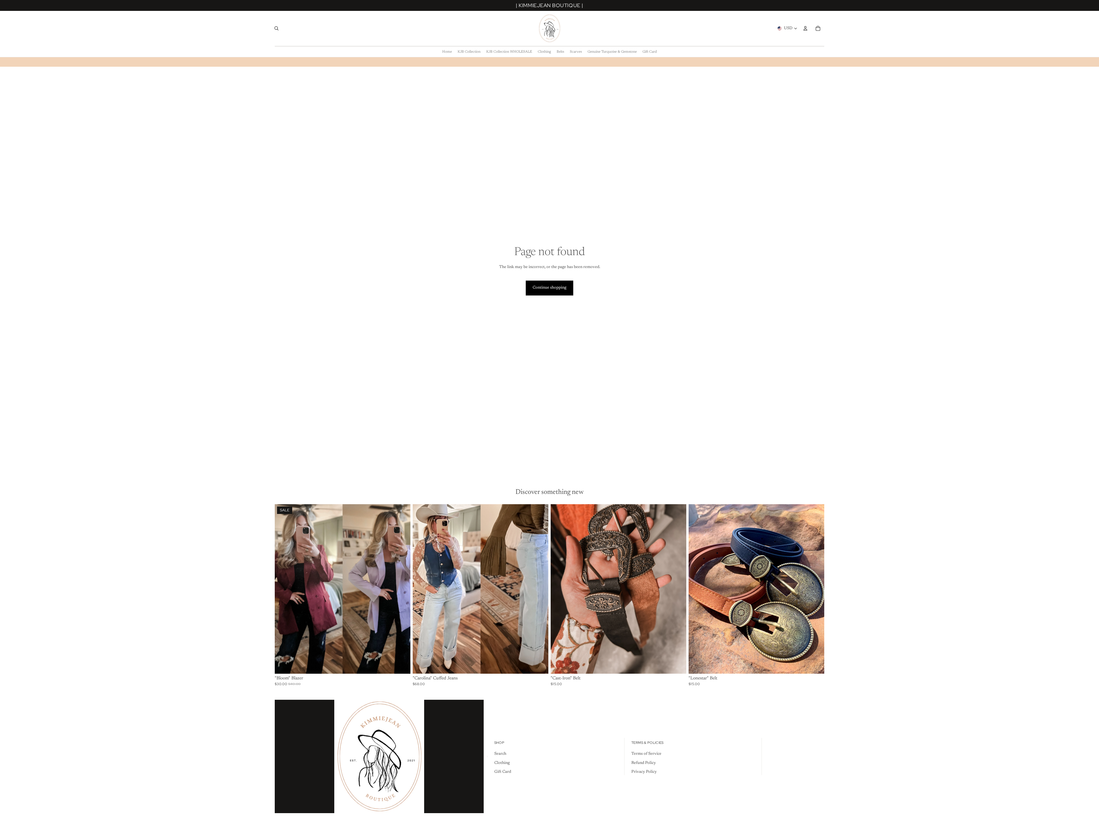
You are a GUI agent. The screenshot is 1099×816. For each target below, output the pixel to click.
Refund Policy (643, 763)
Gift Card (502, 772)
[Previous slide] (283, 589)
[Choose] (401, 665)
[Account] (805, 28)
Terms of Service (646, 754)
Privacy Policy (644, 772)
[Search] (276, 28)
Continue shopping (549, 288)
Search (500, 754)
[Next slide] (401, 589)
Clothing (502, 763)
